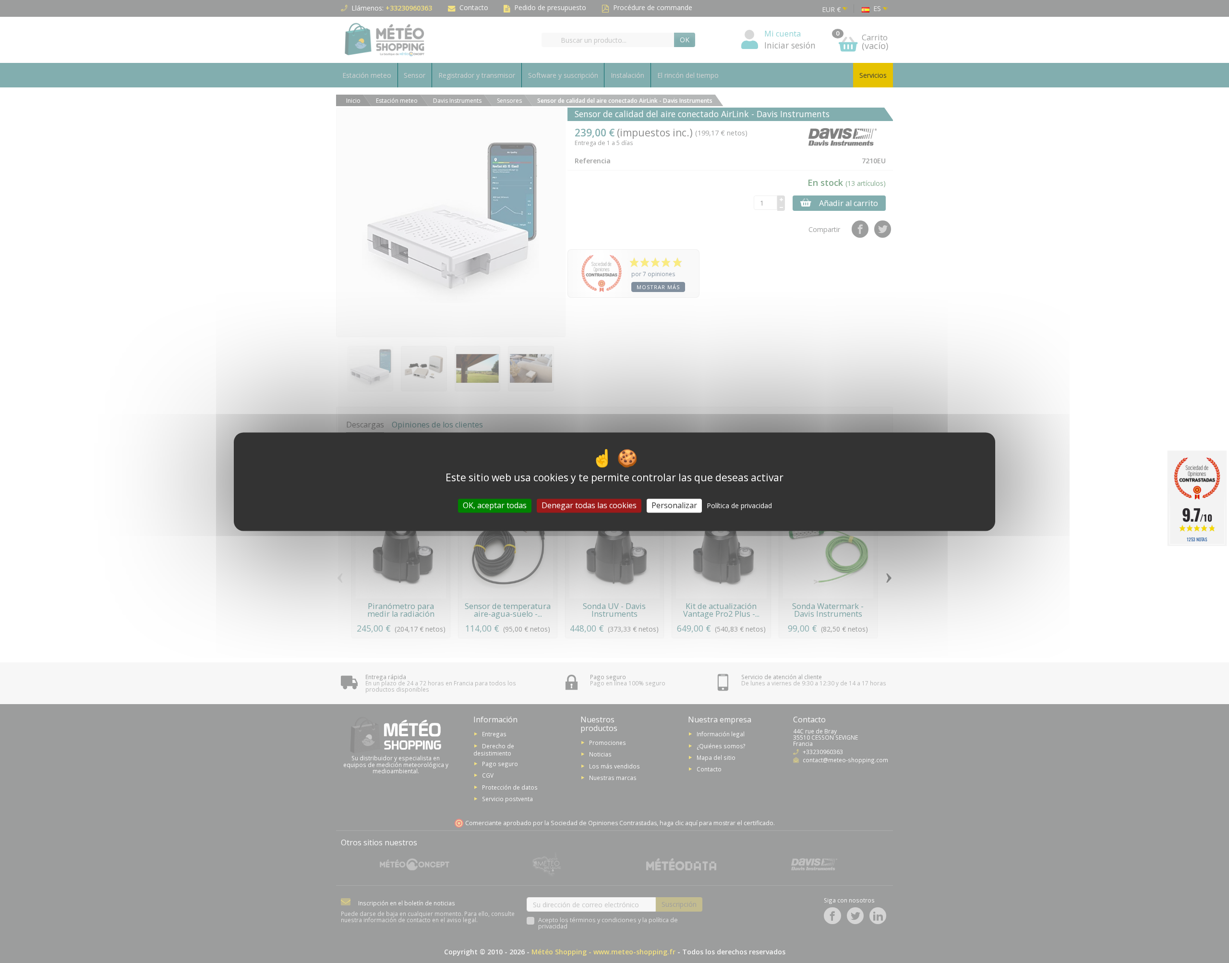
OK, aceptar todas (495, 505)
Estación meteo (366, 75)
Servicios (873, 75)
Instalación (627, 75)
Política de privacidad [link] (739, 505)
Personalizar (674, 505)
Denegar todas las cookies (589, 505)
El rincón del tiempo (688, 75)
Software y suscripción (563, 75)
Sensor (414, 75)
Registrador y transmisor (476, 75)
